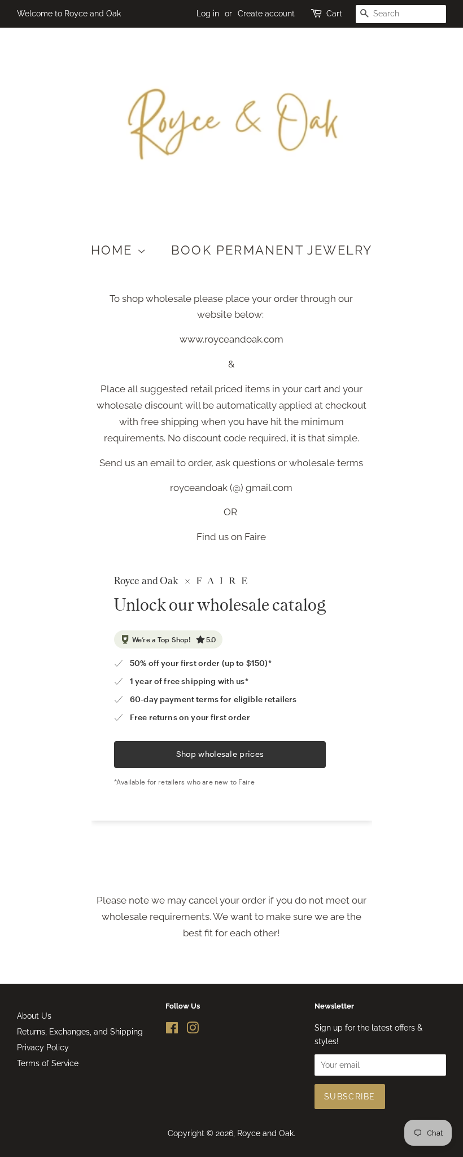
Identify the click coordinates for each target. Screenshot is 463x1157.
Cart (334, 13)
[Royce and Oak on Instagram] (192, 1030)
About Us (34, 1015)
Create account (266, 13)
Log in (207, 13)
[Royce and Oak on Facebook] (171, 1030)
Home (114, 250)
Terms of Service (47, 1063)
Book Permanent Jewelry (271, 250)
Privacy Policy (43, 1047)
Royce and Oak (265, 1133)
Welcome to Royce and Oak (69, 13)
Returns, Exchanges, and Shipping (80, 1031)
